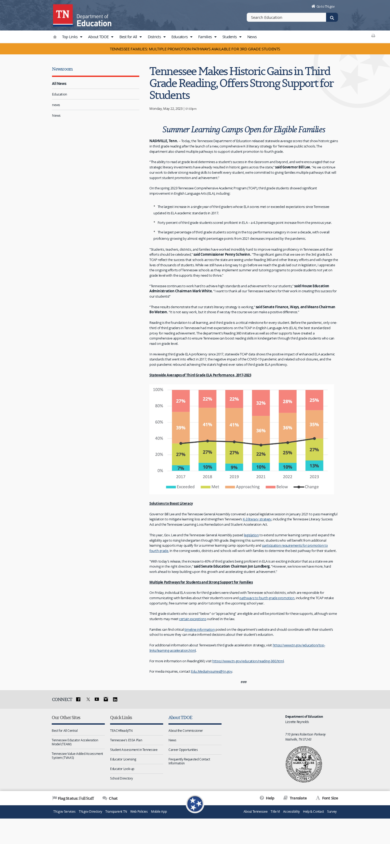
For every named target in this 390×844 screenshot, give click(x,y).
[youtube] (96, 699)
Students (229, 36)
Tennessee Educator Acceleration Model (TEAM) (75, 742)
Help (269, 798)
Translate (298, 798)
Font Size (329, 798)
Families (205, 36)
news (56, 104)
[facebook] (78, 699)
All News (59, 83)
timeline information (199, 629)
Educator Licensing (123, 759)
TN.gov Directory (90, 811)
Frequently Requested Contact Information (189, 761)
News (252, 36)
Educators (180, 36)
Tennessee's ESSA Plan (126, 740)
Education (59, 94)
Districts (155, 36)
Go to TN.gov (326, 6)
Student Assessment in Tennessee (133, 749)
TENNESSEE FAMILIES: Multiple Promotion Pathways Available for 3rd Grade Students (195, 48)
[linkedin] (115, 699)
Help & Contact (313, 811)
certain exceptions (192, 618)
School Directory (121, 778)
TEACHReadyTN (121, 730)
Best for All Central (65, 730)
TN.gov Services (64, 811)
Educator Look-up (122, 769)
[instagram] (106, 699)
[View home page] (63, 15)
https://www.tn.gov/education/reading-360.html (248, 661)
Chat (113, 798)
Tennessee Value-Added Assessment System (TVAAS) (77, 755)
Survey (332, 811)
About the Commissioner (185, 730)
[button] (81, 37)
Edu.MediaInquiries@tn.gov (211, 671)
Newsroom (62, 69)
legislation (251, 535)
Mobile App (159, 811)
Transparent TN (116, 811)
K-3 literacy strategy (257, 519)
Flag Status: (76, 798)
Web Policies (139, 811)
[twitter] (87, 699)
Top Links (70, 36)
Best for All (128, 36)
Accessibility (291, 811)
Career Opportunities (183, 749)
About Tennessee (255, 811)
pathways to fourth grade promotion (266, 597)
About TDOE (99, 36)
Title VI (275, 811)
